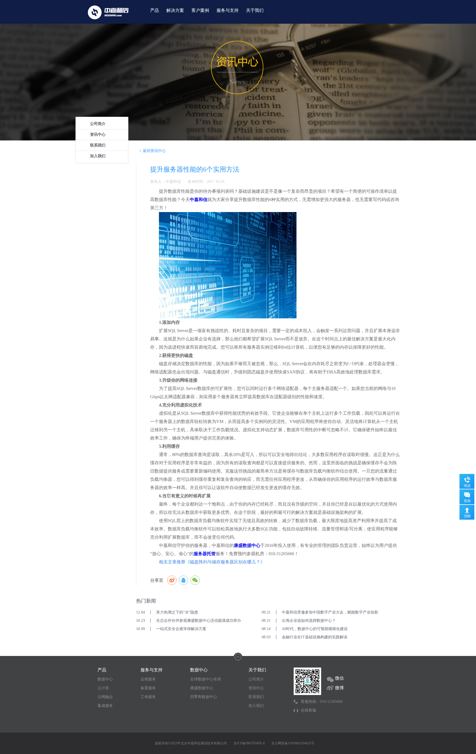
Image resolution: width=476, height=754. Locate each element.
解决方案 (175, 10)
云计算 (103, 688)
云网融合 (105, 697)
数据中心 (105, 679)
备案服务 (148, 688)
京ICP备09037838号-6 (249, 743)
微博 (339, 687)
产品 (154, 10)
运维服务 (148, 679)
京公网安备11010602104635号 (292, 743)
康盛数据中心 (201, 688)
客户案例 (200, 10)
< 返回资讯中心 (152, 151)
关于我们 (255, 10)
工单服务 (148, 697)
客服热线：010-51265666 (322, 701)
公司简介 (98, 124)
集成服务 (105, 706)
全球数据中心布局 (205, 679)
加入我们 (98, 156)
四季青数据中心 (203, 697)
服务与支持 (228, 10)
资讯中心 (98, 134)
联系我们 (98, 145)
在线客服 (308, 710)
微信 (339, 678)
